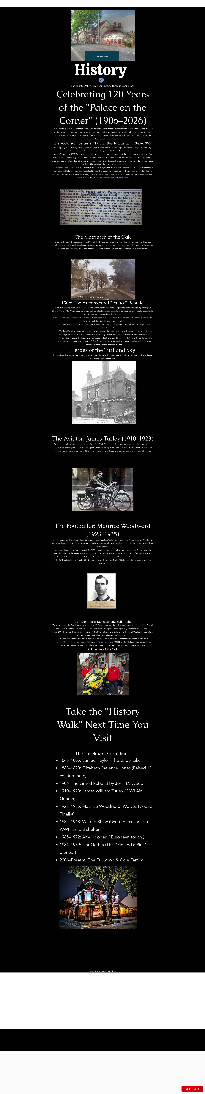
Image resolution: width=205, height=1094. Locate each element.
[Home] (101, 80)
